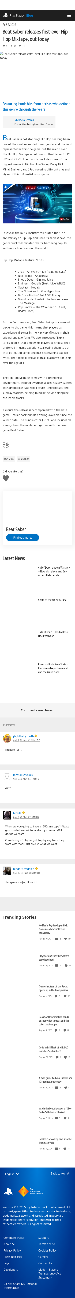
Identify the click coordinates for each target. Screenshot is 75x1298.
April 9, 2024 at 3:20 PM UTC (26, 740)
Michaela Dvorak (24, 119)
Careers (43, 1257)
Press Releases (12, 1257)
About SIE (9, 1244)
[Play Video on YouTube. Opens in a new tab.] (65, 219)
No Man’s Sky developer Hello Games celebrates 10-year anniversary (53, 929)
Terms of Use (46, 1244)
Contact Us (45, 1263)
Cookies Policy (47, 1250)
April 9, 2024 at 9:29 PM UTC (26, 817)
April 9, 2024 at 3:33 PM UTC (26, 778)
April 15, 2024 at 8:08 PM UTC (26, 872)
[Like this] (66, 938)
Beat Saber (23, 458)
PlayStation (21, 15)
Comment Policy (13, 1237)
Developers (10, 1269)
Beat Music (8, 458)
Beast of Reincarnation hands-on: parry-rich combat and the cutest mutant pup (54, 1020)
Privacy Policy (12, 1250)
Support (43, 1237)
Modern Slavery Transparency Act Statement (49, 1273)
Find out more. (22, 537)
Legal (6, 1263)
